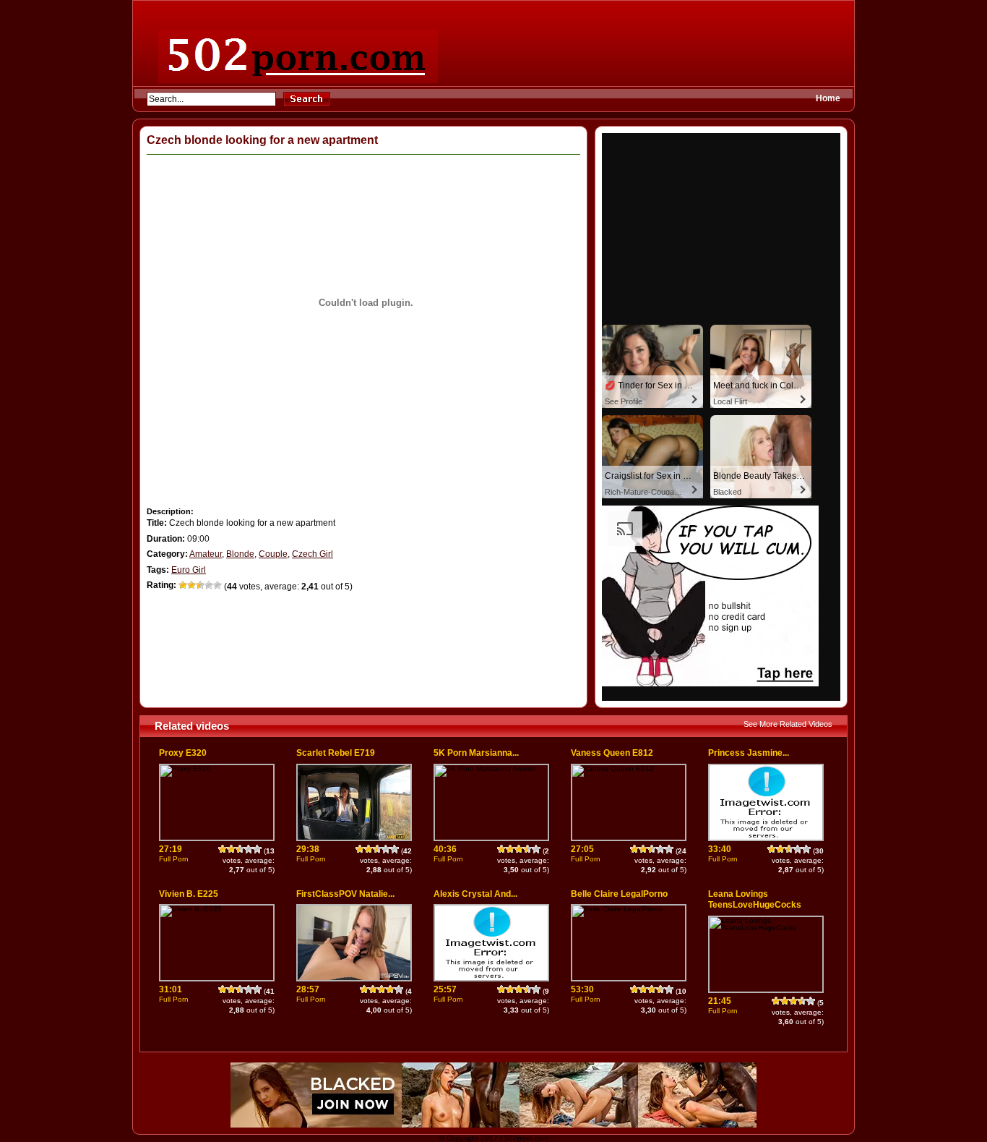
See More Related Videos (788, 724)
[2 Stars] (191, 585)
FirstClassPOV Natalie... (345, 894)
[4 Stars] (208, 585)
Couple (273, 554)
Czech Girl (312, 554)
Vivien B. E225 (188, 894)
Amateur (205, 554)
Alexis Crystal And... (475, 894)
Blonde (240, 554)
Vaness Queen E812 (612, 753)
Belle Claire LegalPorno (619, 894)
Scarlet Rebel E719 (335, 753)
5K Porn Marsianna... (476, 753)
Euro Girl (188, 570)
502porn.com (526, 1138)
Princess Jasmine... (748, 753)
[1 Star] (182, 585)
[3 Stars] (200, 585)
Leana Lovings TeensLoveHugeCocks (754, 900)
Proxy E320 (183, 753)
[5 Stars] (217, 585)
